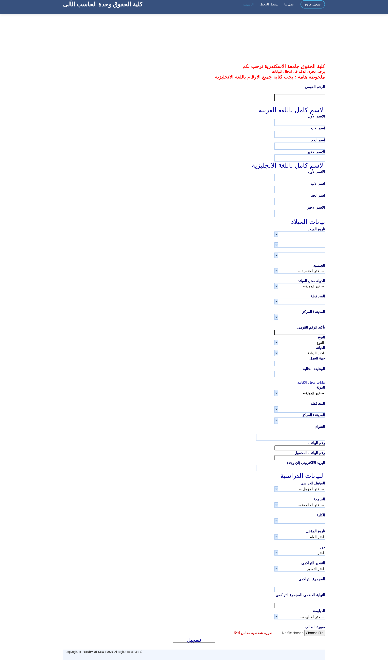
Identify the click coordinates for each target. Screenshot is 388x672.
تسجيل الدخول (269, 4)
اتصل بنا (289, 4)
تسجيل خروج (313, 4)
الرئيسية (248, 4)
